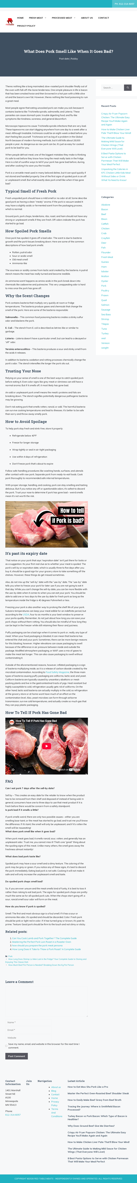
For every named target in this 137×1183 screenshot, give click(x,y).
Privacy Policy (26, 25)
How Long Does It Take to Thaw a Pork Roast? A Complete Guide (46, 949)
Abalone (105, 204)
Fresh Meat (36, 17)
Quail (104, 300)
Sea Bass (106, 314)
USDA (26, 614)
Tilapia (105, 324)
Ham (104, 266)
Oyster (104, 281)
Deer (103, 242)
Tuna (104, 328)
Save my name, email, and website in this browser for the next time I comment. (43, 1046)
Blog (53, 1090)
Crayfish (105, 238)
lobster (105, 271)
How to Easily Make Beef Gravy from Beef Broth (94, 1099)
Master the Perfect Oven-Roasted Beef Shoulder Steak (98, 1093)
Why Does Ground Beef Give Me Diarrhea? (91, 1125)
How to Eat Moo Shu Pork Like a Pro (88, 1086)
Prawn (104, 295)
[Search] (128, 88)
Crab (103, 233)
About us (87, 17)
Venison (105, 343)
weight (105, 347)
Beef (103, 214)
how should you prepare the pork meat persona (37, 945)
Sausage (105, 309)
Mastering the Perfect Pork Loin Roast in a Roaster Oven (41, 941)
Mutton (105, 276)
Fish (103, 247)
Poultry (105, 290)
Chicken (105, 228)
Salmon (105, 304)
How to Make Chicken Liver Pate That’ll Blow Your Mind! (99, 1142)
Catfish (105, 223)
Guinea (105, 261)
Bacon (104, 209)
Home (20, 17)
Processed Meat (62, 17)
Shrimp (105, 319)
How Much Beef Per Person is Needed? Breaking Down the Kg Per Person (41, 965)
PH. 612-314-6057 (124, 3)
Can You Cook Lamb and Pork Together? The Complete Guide (44, 938)
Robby (74, 58)
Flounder (106, 252)
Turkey (105, 333)
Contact (103, 17)
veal (103, 338)
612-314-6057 (13, 1114)
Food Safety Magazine (57, 672)
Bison (104, 219)
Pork (10, 956)
